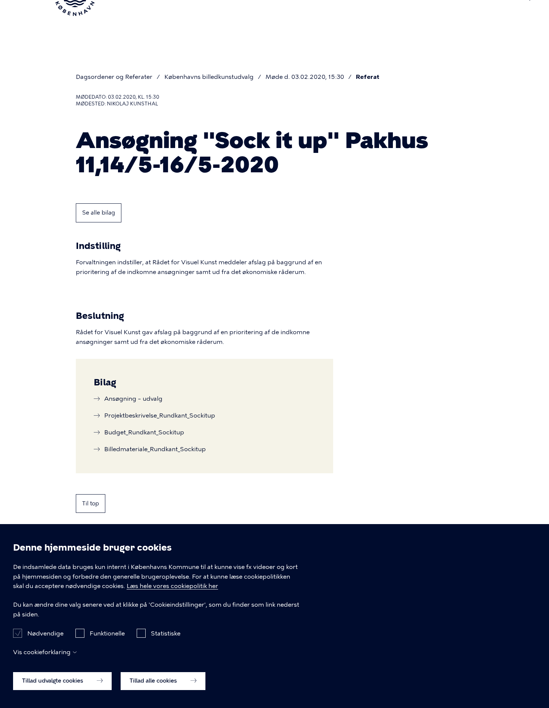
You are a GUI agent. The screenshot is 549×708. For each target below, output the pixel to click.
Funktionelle (107, 633)
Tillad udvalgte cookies (53, 680)
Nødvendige (45, 633)
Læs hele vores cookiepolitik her (172, 586)
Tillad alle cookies (154, 680)
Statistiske (165, 633)
